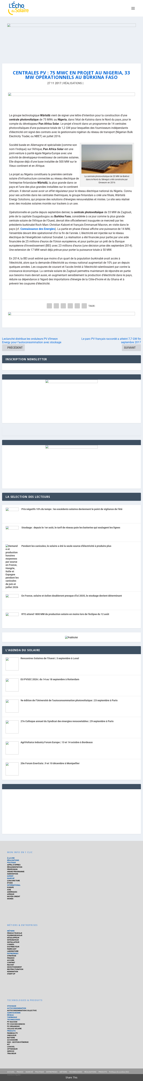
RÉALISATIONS (72, 83)
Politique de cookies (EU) (119, 1072)
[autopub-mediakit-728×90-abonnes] (71, 100)
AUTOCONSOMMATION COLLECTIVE (22, 1010)
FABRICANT (11, 949)
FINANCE (10, 958)
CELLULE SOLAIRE (14, 1029)
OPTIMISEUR (12, 1049)
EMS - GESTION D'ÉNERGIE (18, 1042)
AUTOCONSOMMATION (16, 1008)
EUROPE (10, 887)
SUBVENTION (12, 874)
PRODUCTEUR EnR (14, 933)
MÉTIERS (10, 931)
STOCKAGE (11, 1006)
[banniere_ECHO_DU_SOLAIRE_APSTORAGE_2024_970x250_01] (71, 40)
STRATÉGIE (11, 956)
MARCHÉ (10, 878)
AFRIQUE (10, 894)
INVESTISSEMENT (14, 967)
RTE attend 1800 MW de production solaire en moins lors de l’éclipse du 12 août (65, 614)
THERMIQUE (12, 1017)
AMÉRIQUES (12, 892)
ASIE (9, 890)
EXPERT (10, 876)
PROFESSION (12, 869)
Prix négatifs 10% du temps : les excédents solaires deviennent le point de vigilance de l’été (71, 509)
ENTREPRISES (12, 953)
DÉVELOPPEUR (13, 938)
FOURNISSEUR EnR (14, 935)
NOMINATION (12, 972)
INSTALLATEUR (13, 942)
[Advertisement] (71, 811)
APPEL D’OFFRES (13, 865)
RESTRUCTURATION (15, 969)
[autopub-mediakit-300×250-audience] (71, 447)
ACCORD (10, 960)
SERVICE (10, 1051)
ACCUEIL (10, 1072)
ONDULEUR (11, 1035)
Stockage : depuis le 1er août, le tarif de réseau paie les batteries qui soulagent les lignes (70, 527)
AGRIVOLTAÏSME (14, 1013)
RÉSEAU (10, 1015)
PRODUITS (11, 1031)
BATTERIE (11, 1038)
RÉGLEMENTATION (14, 867)
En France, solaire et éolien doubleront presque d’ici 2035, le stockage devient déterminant (71, 595)
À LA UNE (11, 858)
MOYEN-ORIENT (13, 896)
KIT (8, 1044)
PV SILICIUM (12, 1022)
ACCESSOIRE (12, 1040)
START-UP (11, 974)
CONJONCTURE (13, 881)
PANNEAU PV (12, 1033)
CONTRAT (11, 962)
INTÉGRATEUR (13, 940)
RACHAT (10, 965)
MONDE (10, 899)
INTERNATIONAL (13, 885)
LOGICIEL (11, 1047)
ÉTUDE (10, 883)
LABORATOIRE (12, 951)
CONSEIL (10, 944)
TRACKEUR (11, 1053)
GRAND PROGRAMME (15, 872)
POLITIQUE (11, 862)
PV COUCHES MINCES (16, 1024)
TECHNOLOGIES (13, 1019)
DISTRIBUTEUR (13, 947)
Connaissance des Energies (37, 229)
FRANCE (20, 1072)
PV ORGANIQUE (13, 1026)
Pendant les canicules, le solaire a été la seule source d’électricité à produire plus (66, 546)
